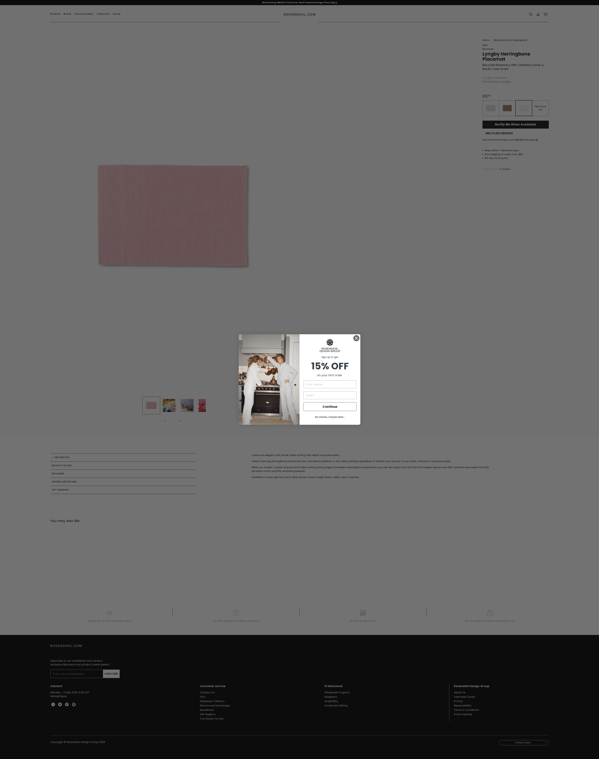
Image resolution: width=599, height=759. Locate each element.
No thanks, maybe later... (330, 417)
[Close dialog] (356, 338)
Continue (330, 406)
